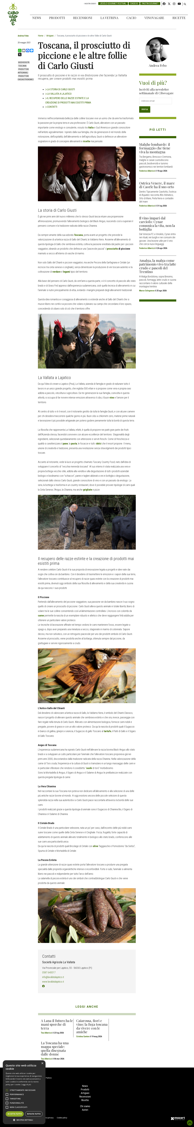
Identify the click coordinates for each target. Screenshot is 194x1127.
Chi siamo (85, 1106)
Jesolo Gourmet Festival (113, 4)
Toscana (22, 66)
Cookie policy (62, 1118)
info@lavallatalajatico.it (53, 977)
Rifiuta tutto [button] (34, 1114)
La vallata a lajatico (59, 93)
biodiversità (23, 62)
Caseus (134, 4)
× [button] (42, 1063)
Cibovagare (13, 14)
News (36, 18)
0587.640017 (49, 972)
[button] (24, 1119)
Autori (85, 1109)
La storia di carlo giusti (61, 89)
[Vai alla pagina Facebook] (43, 986)
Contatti (52, 106)
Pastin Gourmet (150, 4)
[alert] (24, 1092)
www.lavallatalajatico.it (53, 981)
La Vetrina (109, 18)
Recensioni (82, 18)
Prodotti (57, 18)
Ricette (179, 18)
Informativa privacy (46, 1118)
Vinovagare (154, 18)
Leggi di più (26, 1084)
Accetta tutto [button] (15, 1114)
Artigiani (85, 1093)
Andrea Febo (23, 36)
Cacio (131, 18)
